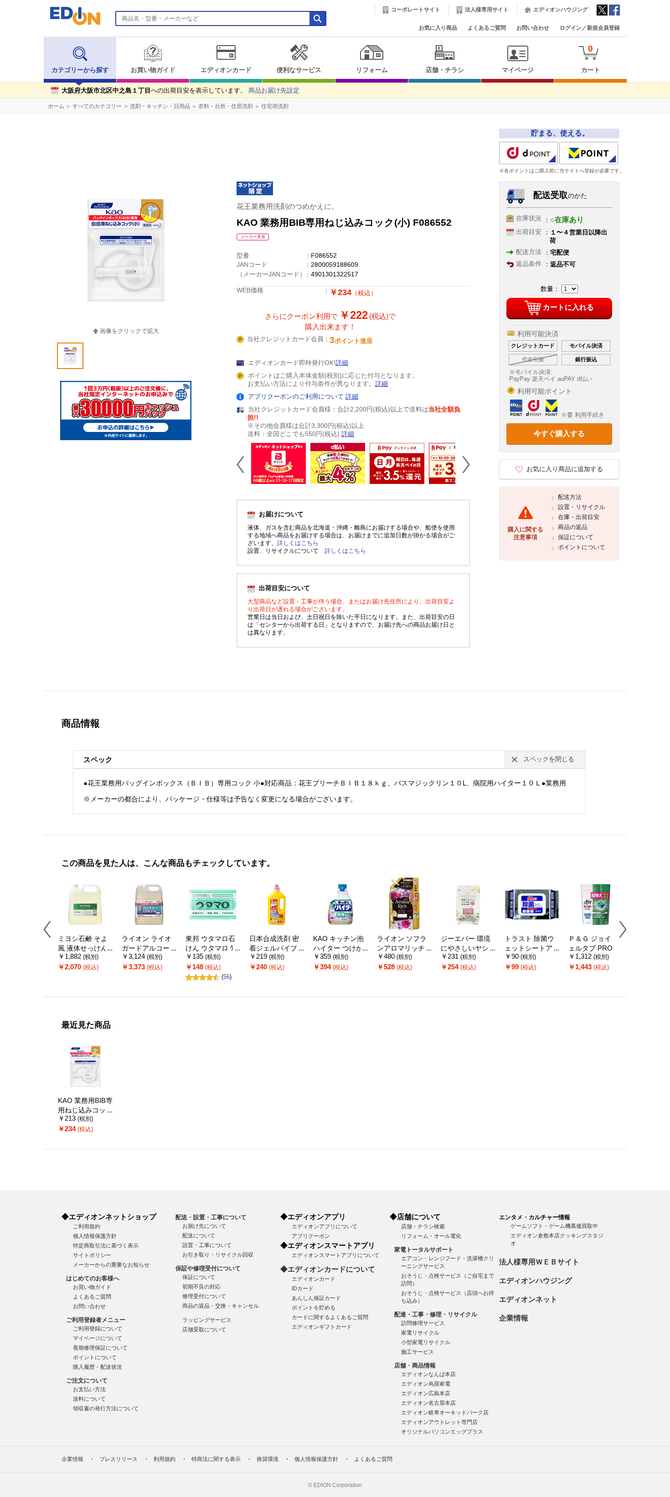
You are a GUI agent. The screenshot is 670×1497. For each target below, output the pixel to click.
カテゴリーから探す (80, 70)
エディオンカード (226, 70)
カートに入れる (568, 307)
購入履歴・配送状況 (97, 1367)
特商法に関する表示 (216, 1459)
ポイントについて (581, 547)
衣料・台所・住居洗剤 (225, 106)
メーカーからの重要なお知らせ (111, 1265)
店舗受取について (204, 1329)
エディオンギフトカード (322, 1327)
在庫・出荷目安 (578, 517)
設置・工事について (207, 1245)
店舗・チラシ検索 (423, 1226)
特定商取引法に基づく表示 (106, 1245)
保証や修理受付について (208, 1268)
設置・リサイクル (581, 507)
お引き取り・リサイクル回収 (217, 1255)
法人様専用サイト (487, 9)
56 (226, 977)
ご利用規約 (86, 1226)
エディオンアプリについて (324, 1226)
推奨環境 (267, 1459)
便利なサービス (299, 70)
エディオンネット (528, 1299)
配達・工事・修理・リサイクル (435, 1314)
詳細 (341, 362)
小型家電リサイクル (425, 1342)
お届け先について (204, 1226)
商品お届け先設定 (273, 90)
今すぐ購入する (559, 433)
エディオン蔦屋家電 (425, 1384)
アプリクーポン (311, 1236)
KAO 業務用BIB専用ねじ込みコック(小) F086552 (85, 1110)
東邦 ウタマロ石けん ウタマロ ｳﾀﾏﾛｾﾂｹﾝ (211, 948)
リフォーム (372, 70)
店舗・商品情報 (415, 1365)
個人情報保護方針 (95, 1236)
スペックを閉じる (548, 759)
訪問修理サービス (423, 1323)
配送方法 (570, 497)
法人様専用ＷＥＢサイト (539, 1262)
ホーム (56, 106)
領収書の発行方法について (106, 1408)
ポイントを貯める (313, 1308)
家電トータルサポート (424, 1249)
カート (590, 58)
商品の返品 (573, 527)
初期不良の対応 (201, 1287)
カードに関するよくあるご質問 (330, 1317)
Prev (244, 464)
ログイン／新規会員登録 (590, 28)
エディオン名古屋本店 (428, 1403)
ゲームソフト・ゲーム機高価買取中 (554, 1226)
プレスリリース (118, 1459)
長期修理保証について (100, 1348)
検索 (23, 81)
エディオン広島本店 (425, 1393)
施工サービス (417, 1352)
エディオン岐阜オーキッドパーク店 (445, 1412)
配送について (198, 1235)
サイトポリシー (92, 1255)
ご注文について (87, 1380)
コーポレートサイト (415, 9)
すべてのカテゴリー (97, 106)
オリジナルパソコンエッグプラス (442, 1432)
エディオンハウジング (560, 9)
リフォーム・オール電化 (431, 1236)
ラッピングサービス (207, 1320)
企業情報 (513, 1318)
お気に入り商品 (438, 28)
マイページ (518, 70)
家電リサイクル (420, 1333)
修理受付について (204, 1296)
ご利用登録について (97, 1328)
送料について (89, 1399)
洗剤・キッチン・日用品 (160, 106)
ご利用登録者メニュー (95, 1319)
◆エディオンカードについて (327, 1269)
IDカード (303, 1288)
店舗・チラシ (445, 70)
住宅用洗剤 (275, 106)
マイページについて (97, 1338)
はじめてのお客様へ (92, 1278)
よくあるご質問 (487, 28)
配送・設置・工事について (211, 1217)
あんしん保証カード (316, 1298)
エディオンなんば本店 (428, 1374)
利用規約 (164, 1459)
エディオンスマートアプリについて (335, 1255)
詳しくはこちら (298, 543)
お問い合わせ (532, 28)
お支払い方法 (89, 1389)
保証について (575, 537)
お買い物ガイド (153, 70)
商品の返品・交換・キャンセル (220, 1306)
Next (462, 464)
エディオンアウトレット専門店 (439, 1422)
